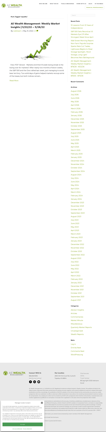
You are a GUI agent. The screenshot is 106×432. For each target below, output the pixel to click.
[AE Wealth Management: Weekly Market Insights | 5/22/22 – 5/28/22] (36, 48)
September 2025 (78, 129)
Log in (73, 344)
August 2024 (76, 175)
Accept (22, 424)
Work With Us (81, 3)
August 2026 (76, 91)
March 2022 (75, 276)
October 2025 (76, 126)
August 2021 (76, 300)
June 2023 (75, 223)
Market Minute (77, 320)
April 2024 (75, 189)
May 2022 (75, 269)
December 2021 (77, 286)
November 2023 (77, 206)
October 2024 (76, 168)
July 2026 (75, 95)
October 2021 (76, 293)
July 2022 (75, 262)
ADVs (82, 376)
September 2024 (78, 171)
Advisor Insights (77, 310)
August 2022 (76, 258)
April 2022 (75, 272)
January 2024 (76, 199)
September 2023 (78, 213)
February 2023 (77, 237)
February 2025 (77, 154)
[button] (42, 403)
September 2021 (77, 297)
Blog (90, 3)
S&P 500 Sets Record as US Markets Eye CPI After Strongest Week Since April (82, 34)
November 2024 (77, 164)
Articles (74, 313)
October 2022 (76, 251)
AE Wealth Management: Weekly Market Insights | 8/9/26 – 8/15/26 (81, 73)
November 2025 (77, 122)
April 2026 (75, 105)
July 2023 (74, 220)
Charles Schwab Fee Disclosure (49, 417)
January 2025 (76, 157)
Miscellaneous (76, 324)
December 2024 (77, 161)
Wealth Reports (77, 334)
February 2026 (77, 112)
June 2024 (75, 182)
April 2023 (75, 230)
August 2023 (76, 216)
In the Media (99, 3)
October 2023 (76, 210)
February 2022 (77, 279)
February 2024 (77, 196)
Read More (14, 81)
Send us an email (35, 378)
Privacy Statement (27, 428)
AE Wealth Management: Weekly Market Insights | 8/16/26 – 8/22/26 (81, 64)
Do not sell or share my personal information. (50, 420)
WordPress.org (77, 355)
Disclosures (84, 373)
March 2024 (75, 192)
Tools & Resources (67, 3)
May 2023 (75, 227)
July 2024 (75, 178)
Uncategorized (77, 331)
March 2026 (75, 109)
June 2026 (75, 98)
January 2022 (76, 283)
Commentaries (77, 317)
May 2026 (75, 102)
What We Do (54, 3)
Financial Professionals (94, 7)
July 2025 (74, 136)
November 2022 (77, 248)
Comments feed (77, 351)
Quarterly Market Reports (81, 327)
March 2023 (75, 234)
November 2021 (77, 290)
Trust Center (84, 378)
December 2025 (77, 119)
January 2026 (76, 115)
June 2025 (75, 140)
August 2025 (76, 133)
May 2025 (75, 143)
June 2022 (75, 265)
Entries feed (76, 348)
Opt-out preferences (17, 428)
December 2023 (77, 203)
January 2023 (76, 241)
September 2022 (78, 255)
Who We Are (43, 3)
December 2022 (77, 244)
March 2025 (75, 150)
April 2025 (75, 147)
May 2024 (75, 185)
